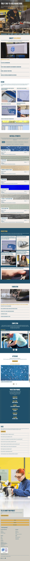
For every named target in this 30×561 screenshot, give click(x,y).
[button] (14, 350)
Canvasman (15, 1)
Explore (25, 152)
